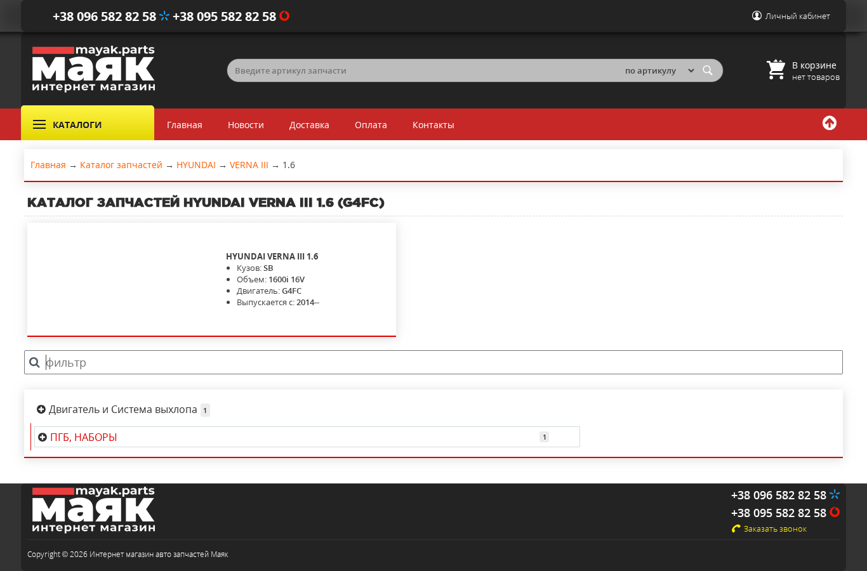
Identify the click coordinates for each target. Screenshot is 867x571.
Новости (246, 125)
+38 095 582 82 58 (226, 16)
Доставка (309, 125)
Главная (184, 125)
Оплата (371, 125)
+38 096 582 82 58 (106, 16)
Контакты (433, 125)
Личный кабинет (797, 16)
